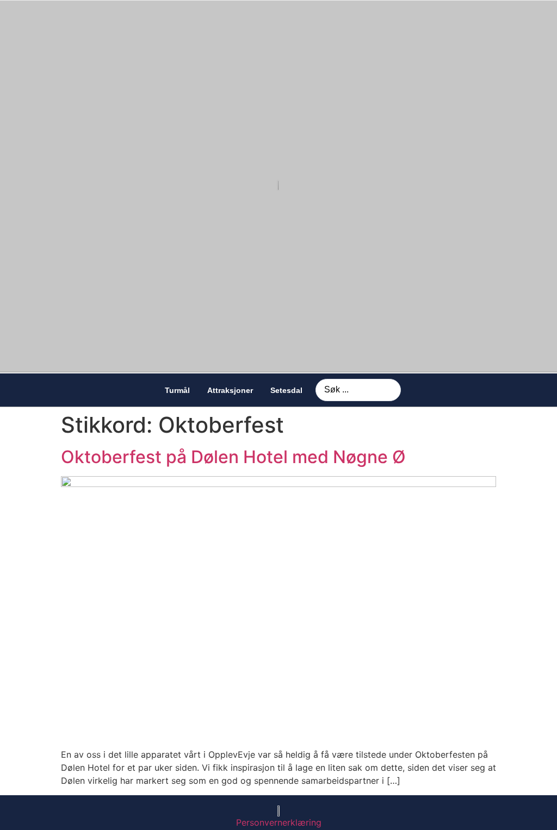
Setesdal (286, 390)
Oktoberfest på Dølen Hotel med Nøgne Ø (233, 456)
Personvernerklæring (278, 822)
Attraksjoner (230, 390)
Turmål (177, 390)
